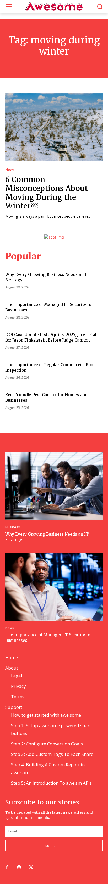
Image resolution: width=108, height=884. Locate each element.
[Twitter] (31, 867)
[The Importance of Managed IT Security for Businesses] (54, 587)
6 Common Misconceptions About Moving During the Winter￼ (46, 193)
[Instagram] (19, 867)
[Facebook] (7, 867)
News (9, 169)
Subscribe (54, 846)
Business (12, 527)
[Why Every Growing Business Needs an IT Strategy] (54, 486)
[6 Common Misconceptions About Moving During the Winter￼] (54, 127)
